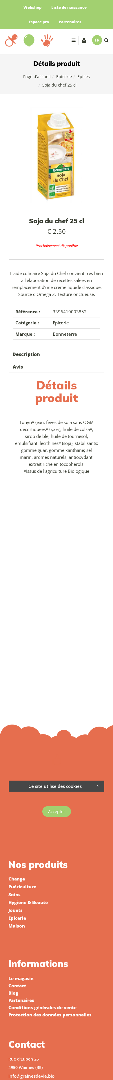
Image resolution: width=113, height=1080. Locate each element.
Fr (97, 40)
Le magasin (21, 978)
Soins (14, 894)
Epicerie (64, 76)
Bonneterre (65, 334)
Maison (16, 926)
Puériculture (22, 886)
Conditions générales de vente (42, 1007)
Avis (18, 367)
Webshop (32, 7)
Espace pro (39, 21)
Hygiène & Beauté (28, 902)
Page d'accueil (37, 76)
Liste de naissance (69, 7)
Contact (17, 986)
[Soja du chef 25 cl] (56, 111)
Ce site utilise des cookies (55, 786)
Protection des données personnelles (50, 1015)
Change (16, 879)
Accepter (56, 811)
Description (26, 354)
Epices (83, 76)
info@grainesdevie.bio (31, 1076)
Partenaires (70, 21)
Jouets (15, 910)
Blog (13, 993)
